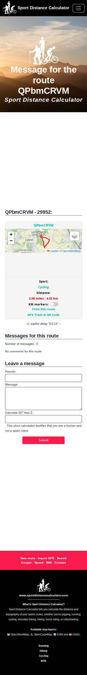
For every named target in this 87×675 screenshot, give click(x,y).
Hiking (43, 650)
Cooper (26, 562)
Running (44, 645)
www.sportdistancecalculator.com (43, 595)
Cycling (43, 655)
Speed (39, 562)
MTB (43, 660)
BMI (49, 562)
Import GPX (46, 558)
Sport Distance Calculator (42, 7)
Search (62, 558)
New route (27, 558)
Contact (60, 562)
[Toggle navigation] (78, 8)
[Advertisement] (43, 163)
